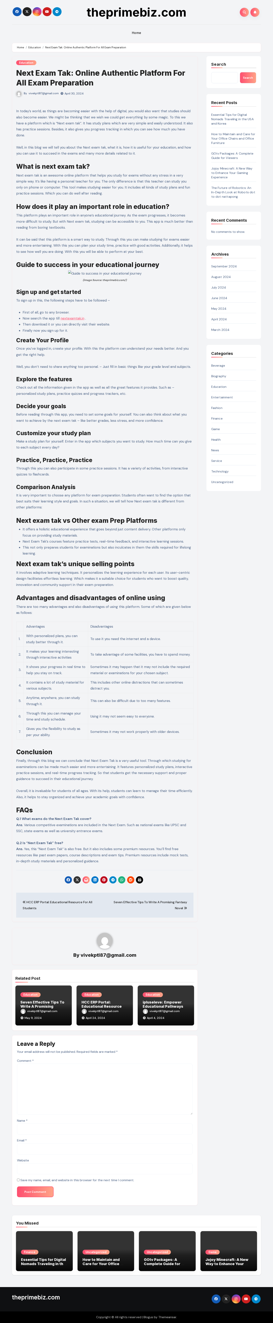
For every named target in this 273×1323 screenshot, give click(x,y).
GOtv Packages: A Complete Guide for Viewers (232, 155)
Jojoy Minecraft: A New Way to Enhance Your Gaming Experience (232, 172)
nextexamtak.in (72, 318)
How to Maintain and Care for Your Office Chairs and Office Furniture (233, 138)
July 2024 (218, 287)
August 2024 (221, 277)
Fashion (216, 408)
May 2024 (219, 309)
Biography (218, 376)
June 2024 (219, 298)
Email (22, 1140)
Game (215, 429)
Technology (220, 471)
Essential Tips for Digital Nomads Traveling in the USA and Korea (232, 119)
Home (136, 33)
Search (218, 64)
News (215, 450)
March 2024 (220, 330)
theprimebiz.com (136, 12)
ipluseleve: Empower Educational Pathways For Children (163, 1006)
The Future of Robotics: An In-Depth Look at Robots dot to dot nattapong (233, 192)
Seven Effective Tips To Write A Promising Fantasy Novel (42, 1006)
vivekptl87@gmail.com (44, 93)
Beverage (218, 365)
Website (23, 1160)
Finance (217, 418)
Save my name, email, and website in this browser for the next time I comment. (77, 1180)
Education (26, 62)
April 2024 (219, 319)
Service (216, 461)
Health (216, 440)
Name (22, 1121)
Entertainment (222, 397)
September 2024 (224, 266)
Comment (25, 1061)
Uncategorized (222, 482)
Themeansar (167, 1317)
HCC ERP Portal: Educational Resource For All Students (102, 1006)
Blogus (148, 1317)
